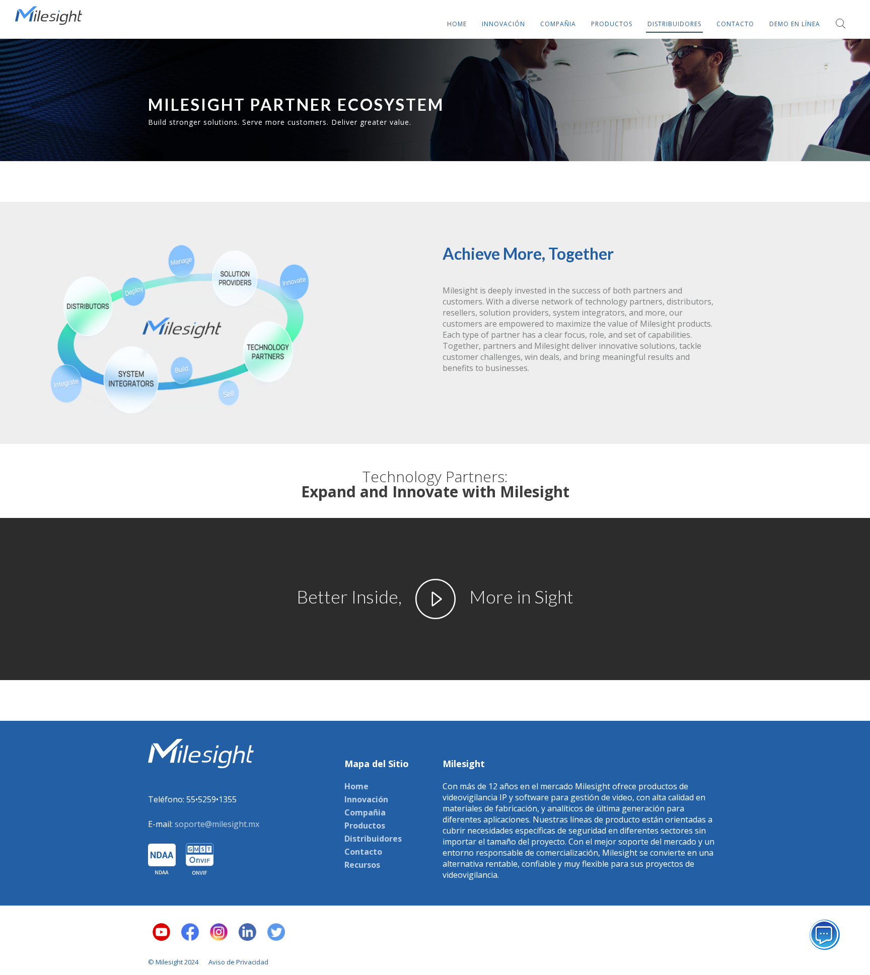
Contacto (363, 851)
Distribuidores (373, 838)
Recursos (362, 864)
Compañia (365, 812)
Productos (364, 825)
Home (356, 786)
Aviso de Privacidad (238, 961)
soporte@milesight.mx (217, 824)
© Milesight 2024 (173, 961)
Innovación (366, 799)
